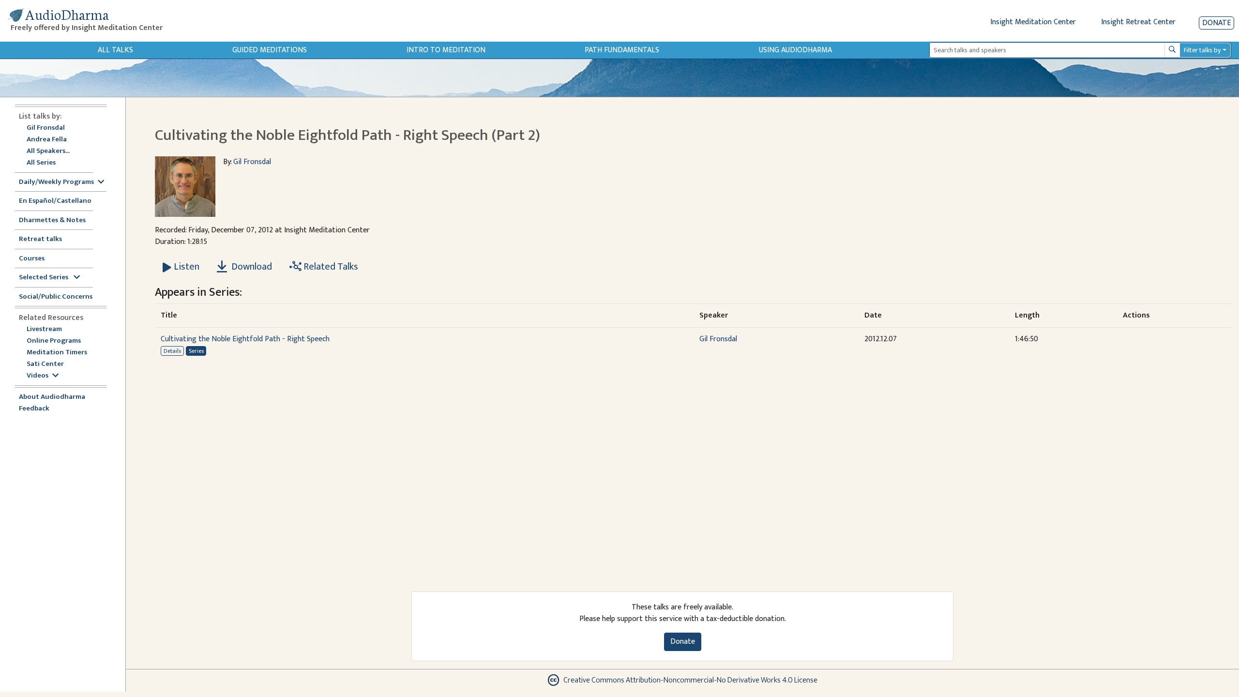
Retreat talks (40, 239)
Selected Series (44, 277)
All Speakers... (48, 151)
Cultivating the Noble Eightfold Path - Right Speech (245, 339)
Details (172, 351)
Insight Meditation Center (1033, 22)
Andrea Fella (47, 139)
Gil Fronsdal (46, 128)
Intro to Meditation (446, 50)
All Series (41, 162)
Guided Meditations (269, 50)
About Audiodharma (52, 397)
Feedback (34, 408)
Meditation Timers (57, 352)
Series (196, 351)
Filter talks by (1202, 50)
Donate (1216, 23)
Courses (32, 258)
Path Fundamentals (622, 50)
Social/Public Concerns (55, 297)
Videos (37, 375)
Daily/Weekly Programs (56, 182)
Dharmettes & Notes (52, 220)
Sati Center (45, 364)
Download (250, 266)
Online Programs (54, 341)
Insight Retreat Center (1138, 22)
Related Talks (330, 266)
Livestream (44, 329)
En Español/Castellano (55, 201)
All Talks (115, 50)
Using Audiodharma (795, 50)
